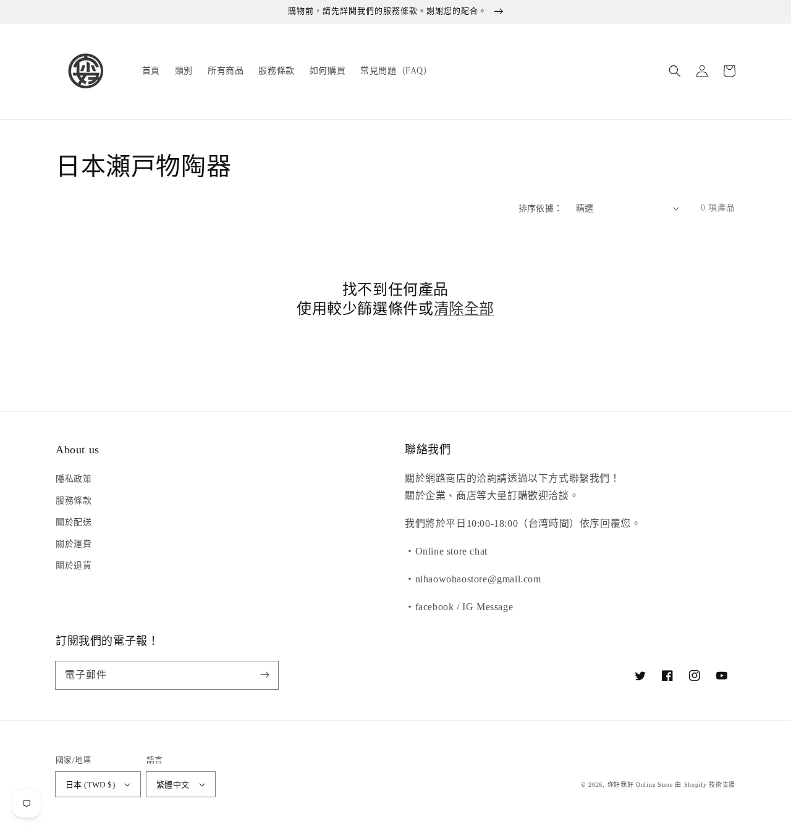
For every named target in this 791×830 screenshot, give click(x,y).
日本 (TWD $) (90, 784)
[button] (674, 71)
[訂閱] (264, 675)
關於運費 (73, 543)
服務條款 (73, 500)
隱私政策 (73, 479)
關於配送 (73, 522)
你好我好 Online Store (640, 784)
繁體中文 (173, 784)
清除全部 (464, 309)
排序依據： (540, 208)
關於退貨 (73, 565)
